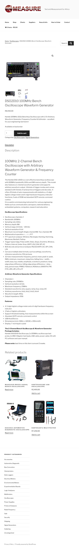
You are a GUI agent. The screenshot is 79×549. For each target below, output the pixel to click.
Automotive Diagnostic (11, 463)
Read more (9, 390)
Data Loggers (8, 475)
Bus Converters (9, 467)
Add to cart (21, 133)
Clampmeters (8, 471)
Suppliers (32, 22)
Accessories (8, 459)
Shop (14, 22)
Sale (5, 513)
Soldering (7, 529)
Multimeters (8, 494)
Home (7, 22)
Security (7, 517)
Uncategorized (9, 533)
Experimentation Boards (12, 486)
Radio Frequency (9, 509)
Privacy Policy (9, 544)
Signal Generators (32, 137)
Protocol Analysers (10, 506)
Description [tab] (9, 145)
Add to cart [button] (36, 393)
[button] (52, 56)
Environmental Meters (11, 483)
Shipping (7, 521)
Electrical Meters (10, 479)
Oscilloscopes (14, 41)
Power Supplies (9, 502)
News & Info (43, 22)
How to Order (55, 22)
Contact (67, 22)
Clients (22, 22)
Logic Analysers (9, 490)
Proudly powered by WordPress (25, 544)
